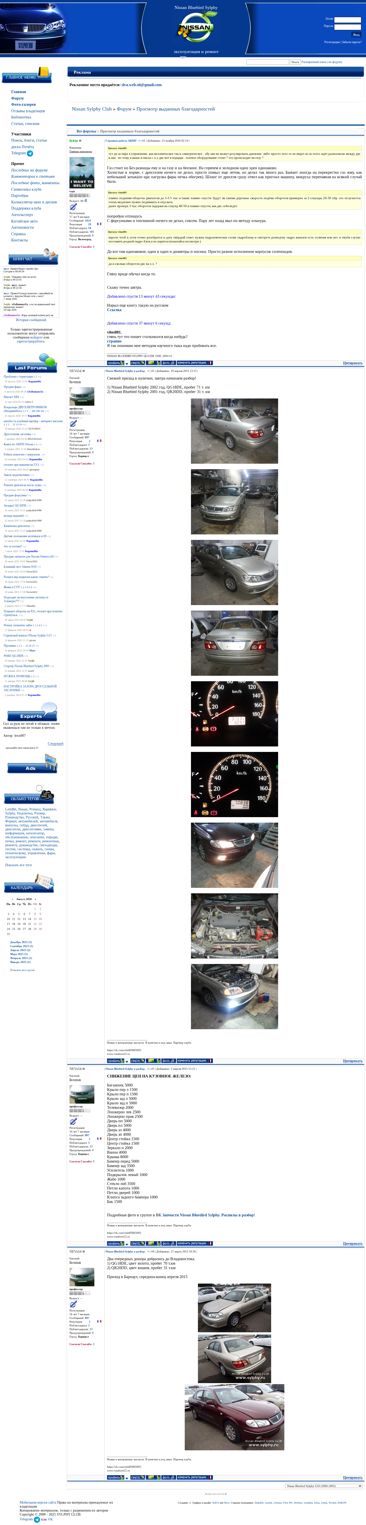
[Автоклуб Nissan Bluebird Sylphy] (196, 27)
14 (20, 424)
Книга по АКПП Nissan (18, 444)
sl (30, 630)
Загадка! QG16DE (15, 505)
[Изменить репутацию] (99, 224)
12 (14, 424)
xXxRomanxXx (35, 391)
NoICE (215, 1502)
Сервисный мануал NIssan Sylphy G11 (28, 635)
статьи (41, 140)
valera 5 (29, 401)
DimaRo (31, 606)
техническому (15, 853)
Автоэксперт (22, 215)
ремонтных (50, 841)
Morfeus (298, 1502)
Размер (39, 813)
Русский (32, 817)
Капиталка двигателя (17, 526)
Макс (32, 650)
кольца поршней (14, 515)
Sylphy (10, 813)
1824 (88, 220)
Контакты (19, 240)
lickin (317, 1502)
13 (17, 424)
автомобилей (28, 821)
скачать (37, 849)
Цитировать (353, 363)
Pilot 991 (288, 1502)
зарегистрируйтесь (31, 341)
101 (92, 231)
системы (23, 849)
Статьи (17, 123)
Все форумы (86, 131)
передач (52, 837)
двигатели (12, 829)
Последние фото (25, 183)
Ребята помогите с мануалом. (22, 454)
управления (36, 853)
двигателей (38, 825)
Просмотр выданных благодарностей (175, 109)
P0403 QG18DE (14, 656)
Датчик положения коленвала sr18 (25, 536)
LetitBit (10, 809)
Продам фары (12, 387)
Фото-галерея (23, 104)
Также (45, 817)
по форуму (335, 62)
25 (27, 645)
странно (114, 341)
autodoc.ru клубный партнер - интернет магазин (33, 421)
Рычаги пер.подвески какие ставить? (26, 577)
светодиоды (48, 845)
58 (89, 228)
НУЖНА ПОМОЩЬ (17, 676)
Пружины (10, 645)
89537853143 (35, 439)
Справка (18, 234)
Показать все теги (18, 865)
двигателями (31, 829)
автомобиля (48, 821)
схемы (49, 849)
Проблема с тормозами (18, 376)
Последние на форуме (29, 170)
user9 (31, 671)
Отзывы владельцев (28, 111)
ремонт (21, 841)
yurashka (308, 1502)
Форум (17, 98)
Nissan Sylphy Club (92, 109)
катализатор (35, 833)
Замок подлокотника (16, 475)
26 (30, 645)
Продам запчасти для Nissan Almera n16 (29, 556)
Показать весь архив (22, 969)
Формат (10, 821)
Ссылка (114, 310)
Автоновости (22, 227)
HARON (342, 1502)
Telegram (19, 153)
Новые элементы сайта (18, 625)
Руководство (14, 817)
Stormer (278, 1502)
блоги (29, 140)
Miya (226, 1502)
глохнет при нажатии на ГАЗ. (22, 464)
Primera (35, 809)
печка (9, 841)
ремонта (34, 841)
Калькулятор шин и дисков (34, 202)
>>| (39, 376)
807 (87, 437)
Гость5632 (31, 561)
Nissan (22, 809)
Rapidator (49, 809)
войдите (37, 337)
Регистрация (332, 42)
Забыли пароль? (352, 42)
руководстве (28, 845)
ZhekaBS (259, 1502)
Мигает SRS (11, 397)
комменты (51, 183)
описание (37, 837)
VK (50, 1519)
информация (14, 833)
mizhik (268, 1502)
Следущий (55, 743)
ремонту (11, 845)
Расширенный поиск (314, 62)
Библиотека (21, 117)
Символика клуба (26, 189)
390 (38, 411)
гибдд (24, 825)
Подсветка (24, 813)
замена (48, 829)
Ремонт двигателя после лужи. (23, 485)
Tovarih (332, 1502)
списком (32, 123)
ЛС (37, 748)
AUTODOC (34, 428)
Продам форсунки (15, 495)
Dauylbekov (33, 449)
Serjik (30, 620)
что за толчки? (13, 546)
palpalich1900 (34, 500)
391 (42, 411)
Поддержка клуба (26, 208)
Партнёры (19, 195)
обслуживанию (16, 837)
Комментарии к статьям (33, 176)
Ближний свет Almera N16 (20, 566)
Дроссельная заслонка (17, 434)
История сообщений (31, 320)
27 (33, 645)
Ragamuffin (34, 381)
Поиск (16, 140)
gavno (32, 640)
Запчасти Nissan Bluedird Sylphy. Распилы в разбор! (208, 1215)
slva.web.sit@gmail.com (142, 84)
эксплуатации (15, 857)
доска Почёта (22, 147)
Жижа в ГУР (12, 587)
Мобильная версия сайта (38, 1502)
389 (33, 411)
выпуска (11, 825)
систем (10, 849)
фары (51, 853)
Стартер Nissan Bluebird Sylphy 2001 (27, 666)
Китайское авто (24, 221)
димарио (34, 469)
